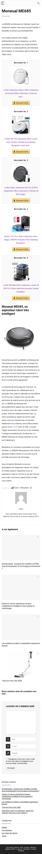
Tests (4, 836)
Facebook (21, 851)
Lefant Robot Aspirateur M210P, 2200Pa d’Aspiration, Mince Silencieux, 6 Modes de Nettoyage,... (21, 190)
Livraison (19, 849)
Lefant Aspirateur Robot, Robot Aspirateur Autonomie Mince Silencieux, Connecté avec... (21, 93)
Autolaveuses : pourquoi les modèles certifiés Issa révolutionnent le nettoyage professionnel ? (21, 566)
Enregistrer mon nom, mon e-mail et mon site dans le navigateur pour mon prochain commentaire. (20, 761)
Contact (33, 849)
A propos (26, 847)
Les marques (7, 830)
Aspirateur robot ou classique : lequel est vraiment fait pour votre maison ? (17, 812)
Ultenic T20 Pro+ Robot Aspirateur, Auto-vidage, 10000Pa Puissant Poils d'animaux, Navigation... (21, 239)
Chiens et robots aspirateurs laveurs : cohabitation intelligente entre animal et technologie (18, 605)
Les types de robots (9, 833)
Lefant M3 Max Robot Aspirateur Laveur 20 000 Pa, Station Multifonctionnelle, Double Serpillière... (21, 288)
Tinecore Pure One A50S (12, 681)
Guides (4, 827)
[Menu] (3, 3)
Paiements (26, 849)
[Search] (38, 3)
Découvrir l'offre (22, 103)
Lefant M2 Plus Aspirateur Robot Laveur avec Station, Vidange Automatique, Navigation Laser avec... (21, 142)
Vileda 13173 (12, 427)
